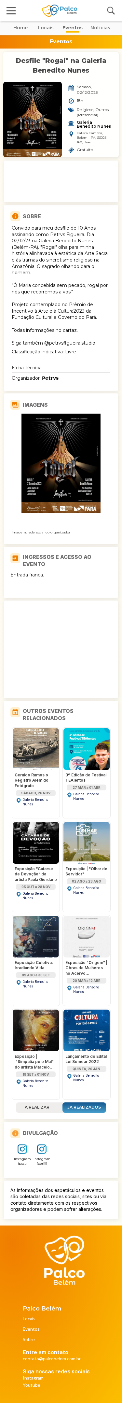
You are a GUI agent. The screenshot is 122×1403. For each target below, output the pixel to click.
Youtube (31, 1385)
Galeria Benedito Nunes (94, 124)
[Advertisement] (61, 181)
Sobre (29, 1339)
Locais (29, 1318)
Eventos (31, 1329)
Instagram (33, 1378)
